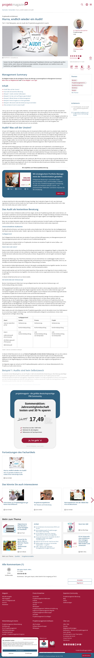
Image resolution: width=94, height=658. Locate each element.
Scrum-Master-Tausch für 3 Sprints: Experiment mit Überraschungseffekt (46, 534)
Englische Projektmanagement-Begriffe (43, 610)
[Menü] (91, 4)
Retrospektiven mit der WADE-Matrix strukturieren (76, 503)
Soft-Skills (35, 614)
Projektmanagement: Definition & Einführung (45, 608)
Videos (65, 600)
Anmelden (80, 580)
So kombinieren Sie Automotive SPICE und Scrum (47, 527)
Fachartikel (12, 10)
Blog (64, 598)
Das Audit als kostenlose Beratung (13, 91)
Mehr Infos (60, 193)
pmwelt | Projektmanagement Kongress (13, 634)
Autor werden (67, 632)
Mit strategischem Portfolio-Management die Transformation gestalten (48, 175)
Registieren (80, 583)
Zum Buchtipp (84, 530)
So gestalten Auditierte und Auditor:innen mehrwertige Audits (80, 114)
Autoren (4, 602)
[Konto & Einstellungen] (86, 4)
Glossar (35, 604)
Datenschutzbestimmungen (30, 639)
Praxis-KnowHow (38, 593)
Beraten (74, 80)
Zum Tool (22, 533)
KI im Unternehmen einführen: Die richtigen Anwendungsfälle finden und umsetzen (84, 540)
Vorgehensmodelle (28, 556)
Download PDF (88, 67)
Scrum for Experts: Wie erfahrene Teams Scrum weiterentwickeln (23, 543)
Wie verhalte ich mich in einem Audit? (14, 105)
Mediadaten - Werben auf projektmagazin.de (75, 630)
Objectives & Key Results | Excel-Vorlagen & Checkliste (23, 526)
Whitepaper (36, 606)
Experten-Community (70, 593)
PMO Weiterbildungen (8, 630)
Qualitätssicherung (77, 85)
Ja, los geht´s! (35, 440)
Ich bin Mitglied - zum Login (29, 80)
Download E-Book (82, 67)
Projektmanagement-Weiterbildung (12, 624)
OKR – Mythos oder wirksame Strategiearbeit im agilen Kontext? (45, 547)
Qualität (17, 556)
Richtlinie (74, 88)
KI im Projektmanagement (9, 628)
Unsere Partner (67, 638)
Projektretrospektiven (42, 503)
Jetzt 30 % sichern (86, 655)
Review (74, 90)
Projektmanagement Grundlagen (42, 616)
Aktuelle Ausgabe (7, 596)
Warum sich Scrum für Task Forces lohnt (47, 541)
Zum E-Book (22, 552)
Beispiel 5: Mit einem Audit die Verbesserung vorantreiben (20, 103)
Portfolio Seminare (7, 632)
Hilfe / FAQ (66, 624)
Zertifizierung (6, 626)
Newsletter (5, 604)
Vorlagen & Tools (37, 602)
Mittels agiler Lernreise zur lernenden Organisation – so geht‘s (46, 544)
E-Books (35, 600)
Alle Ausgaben (6, 598)
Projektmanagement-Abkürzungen (42, 612)
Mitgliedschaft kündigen (69, 628)
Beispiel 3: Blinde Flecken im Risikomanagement (17, 98)
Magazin (5, 593)
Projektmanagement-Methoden (41, 598)
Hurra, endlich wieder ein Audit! (15, 470)
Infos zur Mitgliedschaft (8, 600)
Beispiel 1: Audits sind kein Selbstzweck (14, 94)
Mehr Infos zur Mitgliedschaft (10, 80)
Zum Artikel (8, 478)
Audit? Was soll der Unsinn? (11, 89)
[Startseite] (15, 4)
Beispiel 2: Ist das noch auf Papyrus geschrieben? (17, 96)
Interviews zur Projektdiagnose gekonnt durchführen (16, 503)
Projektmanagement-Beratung (71, 596)
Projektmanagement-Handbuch (79, 83)
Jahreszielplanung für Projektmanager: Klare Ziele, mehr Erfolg (46, 531)
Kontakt (65, 626)
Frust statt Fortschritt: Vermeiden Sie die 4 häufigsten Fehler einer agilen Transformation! (47, 538)
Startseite (5, 10)
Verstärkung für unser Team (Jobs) (72, 634)
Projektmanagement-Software (43, 621)
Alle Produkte (36, 624)
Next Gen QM (83, 524)
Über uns (66, 621)
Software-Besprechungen (40, 626)
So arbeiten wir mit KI (69, 636)
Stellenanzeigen (67, 602)
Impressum (66, 640)
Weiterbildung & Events (10, 621)
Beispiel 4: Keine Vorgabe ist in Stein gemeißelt (17, 100)
